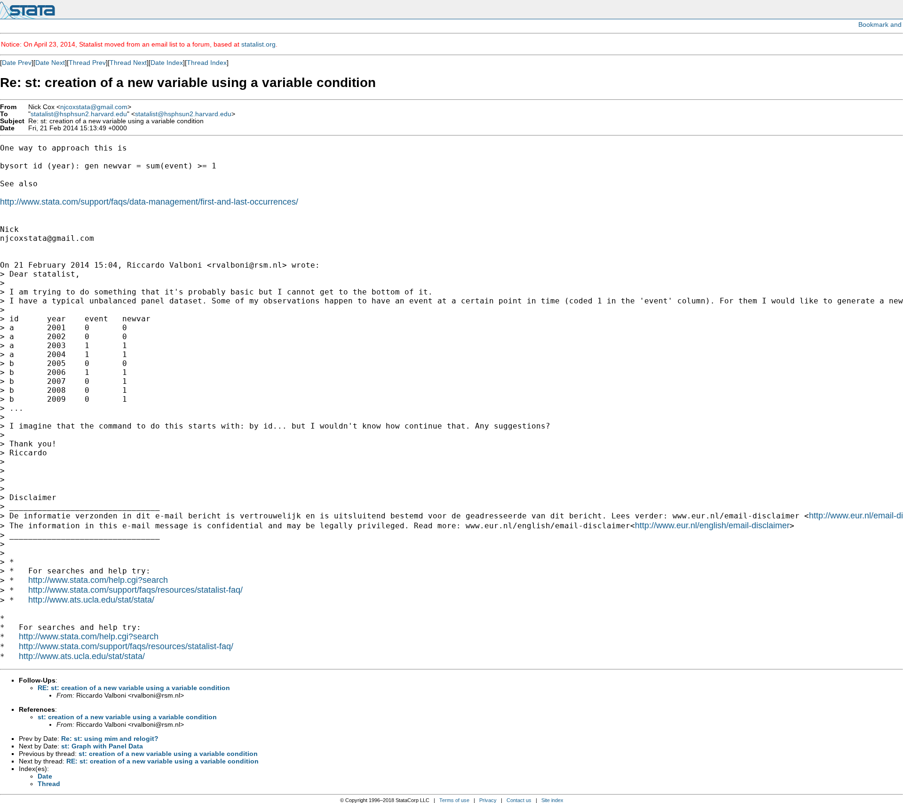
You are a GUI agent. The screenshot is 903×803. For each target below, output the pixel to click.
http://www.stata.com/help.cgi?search (98, 580)
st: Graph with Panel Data (102, 746)
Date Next (50, 62)
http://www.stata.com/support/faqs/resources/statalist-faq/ (135, 590)
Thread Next (128, 62)
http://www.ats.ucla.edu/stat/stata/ (91, 599)
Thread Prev (87, 62)
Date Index (166, 62)
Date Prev (17, 62)
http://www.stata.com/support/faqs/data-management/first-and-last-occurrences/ (149, 202)
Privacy (488, 800)
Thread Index (207, 62)
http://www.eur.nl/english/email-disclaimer (712, 525)
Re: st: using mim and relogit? (109, 738)
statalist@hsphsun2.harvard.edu (79, 114)
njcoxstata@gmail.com (93, 107)
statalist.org (258, 44)
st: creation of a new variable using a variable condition (127, 717)
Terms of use (454, 800)
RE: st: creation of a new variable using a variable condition (134, 688)
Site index (552, 800)
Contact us (519, 800)
